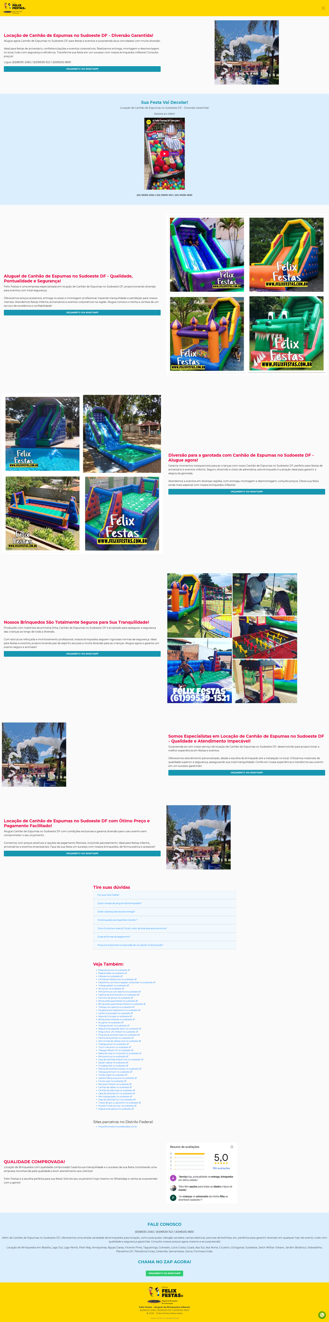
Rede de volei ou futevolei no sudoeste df (119, 1053)
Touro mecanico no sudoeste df (114, 1047)
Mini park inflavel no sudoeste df (114, 1084)
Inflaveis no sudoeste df (110, 976)
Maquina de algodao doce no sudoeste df (119, 1029)
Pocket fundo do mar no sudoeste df (117, 1106)
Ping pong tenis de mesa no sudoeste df (119, 1035)
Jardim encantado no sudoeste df (115, 1013)
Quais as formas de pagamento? (114, 937)
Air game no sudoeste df (110, 1022)
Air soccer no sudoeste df (111, 988)
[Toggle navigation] (323, 8)
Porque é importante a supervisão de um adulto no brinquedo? (130, 945)
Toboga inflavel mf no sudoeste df (115, 1050)
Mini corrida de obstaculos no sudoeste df (119, 1041)
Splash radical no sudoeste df (113, 1062)
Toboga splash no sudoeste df (113, 985)
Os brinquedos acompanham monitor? (117, 920)
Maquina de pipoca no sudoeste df (116, 1109)
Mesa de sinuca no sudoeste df (114, 970)
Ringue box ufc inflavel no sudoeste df (118, 1032)
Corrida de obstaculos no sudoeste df (117, 979)
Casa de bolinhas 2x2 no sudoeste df (116, 1099)
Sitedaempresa (172, 1318)
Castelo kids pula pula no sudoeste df (117, 1078)
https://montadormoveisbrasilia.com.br (117, 1126)
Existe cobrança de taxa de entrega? (116, 911)
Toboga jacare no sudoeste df (113, 1044)
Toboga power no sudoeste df (113, 1025)
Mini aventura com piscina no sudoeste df (119, 992)
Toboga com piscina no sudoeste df (116, 1007)
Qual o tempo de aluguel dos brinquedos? (120, 903)
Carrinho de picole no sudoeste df (115, 998)
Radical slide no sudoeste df (112, 973)
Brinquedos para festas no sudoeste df (118, 1001)
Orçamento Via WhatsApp (82, 69)
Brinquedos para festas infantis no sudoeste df (122, 1004)
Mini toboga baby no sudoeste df (115, 1096)
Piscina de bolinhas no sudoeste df (116, 1038)
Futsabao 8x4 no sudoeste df (113, 1066)
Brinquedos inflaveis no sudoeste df (116, 1019)
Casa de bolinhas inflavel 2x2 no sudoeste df (120, 1059)
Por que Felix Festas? (108, 895)
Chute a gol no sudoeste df (112, 1081)
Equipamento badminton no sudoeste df (119, 1010)
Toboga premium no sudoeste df (115, 1072)
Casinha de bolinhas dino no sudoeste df (118, 995)
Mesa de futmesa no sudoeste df (115, 1016)
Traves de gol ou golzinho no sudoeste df (119, 1103)
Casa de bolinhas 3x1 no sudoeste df (116, 1093)
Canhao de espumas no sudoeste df (116, 1090)
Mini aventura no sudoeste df (113, 1056)
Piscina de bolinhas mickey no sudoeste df (119, 1069)
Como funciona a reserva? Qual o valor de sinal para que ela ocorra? (132, 928)
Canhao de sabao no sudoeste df (115, 1087)
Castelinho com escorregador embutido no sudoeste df (126, 982)
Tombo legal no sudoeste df (112, 1075)
